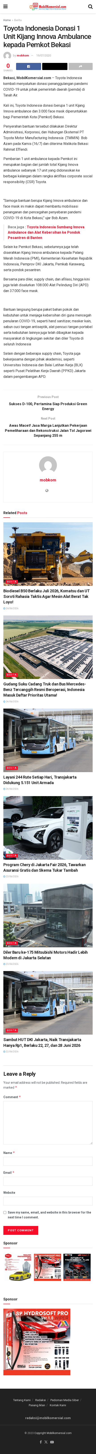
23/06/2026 (11, 876)
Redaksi (40, 1400)
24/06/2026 (11, 701)
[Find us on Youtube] (52, 1442)
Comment (12, 1097)
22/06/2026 (11, 1051)
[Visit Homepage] (48, 6)
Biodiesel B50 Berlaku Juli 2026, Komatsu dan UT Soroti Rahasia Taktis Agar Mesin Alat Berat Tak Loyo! (46, 596)
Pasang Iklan (37, 1405)
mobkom (23, 55)
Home (7, 20)
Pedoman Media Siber (64, 1400)
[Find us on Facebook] (41, 1442)
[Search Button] (90, 6)
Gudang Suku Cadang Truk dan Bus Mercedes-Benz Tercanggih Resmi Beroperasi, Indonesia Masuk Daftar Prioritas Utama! (44, 689)
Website (9, 1192)
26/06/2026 (11, 608)
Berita (18, 20)
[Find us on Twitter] (46, 1442)
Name (9, 1153)
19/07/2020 (43, 55)
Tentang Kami (22, 1400)
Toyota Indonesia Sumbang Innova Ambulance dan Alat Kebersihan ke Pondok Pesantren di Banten (46, 232)
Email (9, 1172)
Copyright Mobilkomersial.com (53, 1433)
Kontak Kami (58, 1405)
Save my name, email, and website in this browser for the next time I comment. (49, 1215)
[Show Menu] (5, 6)
